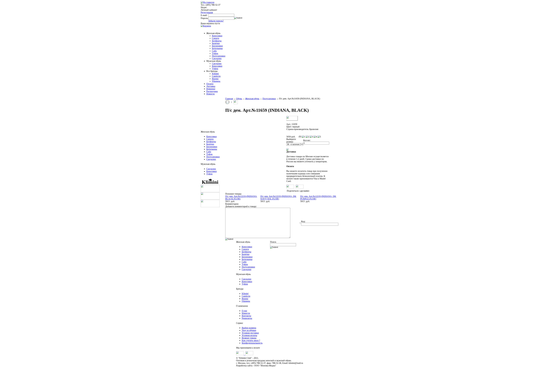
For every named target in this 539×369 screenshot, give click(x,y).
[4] (315, 136)
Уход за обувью (249, 330)
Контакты (246, 316)
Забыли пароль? (216, 21)
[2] (307, 136)
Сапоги (215, 38)
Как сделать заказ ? (251, 340)
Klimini (215, 73)
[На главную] (207, 2)
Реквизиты (247, 318)
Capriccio (216, 76)
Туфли (215, 53)
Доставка (210, 86)
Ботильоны (217, 48)
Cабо (214, 51)
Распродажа (212, 91)
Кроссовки (217, 36)
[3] (311, 136)
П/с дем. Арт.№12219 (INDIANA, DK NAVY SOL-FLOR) (278, 197)
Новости (210, 94)
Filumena (216, 81)
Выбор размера (249, 328)
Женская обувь (252, 98)
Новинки (210, 89)
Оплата (209, 84)
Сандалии (216, 58)
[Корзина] (206, 26)
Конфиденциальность (252, 343)
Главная (229, 98)
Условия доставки (250, 333)
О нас (244, 310)
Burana (215, 78)
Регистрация (207, 12)
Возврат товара (249, 338)
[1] (303, 136)
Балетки (216, 43)
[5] (319, 136)
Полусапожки (218, 56)
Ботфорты (216, 41)
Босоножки (217, 46)
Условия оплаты (249, 335)
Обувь (239, 98)
